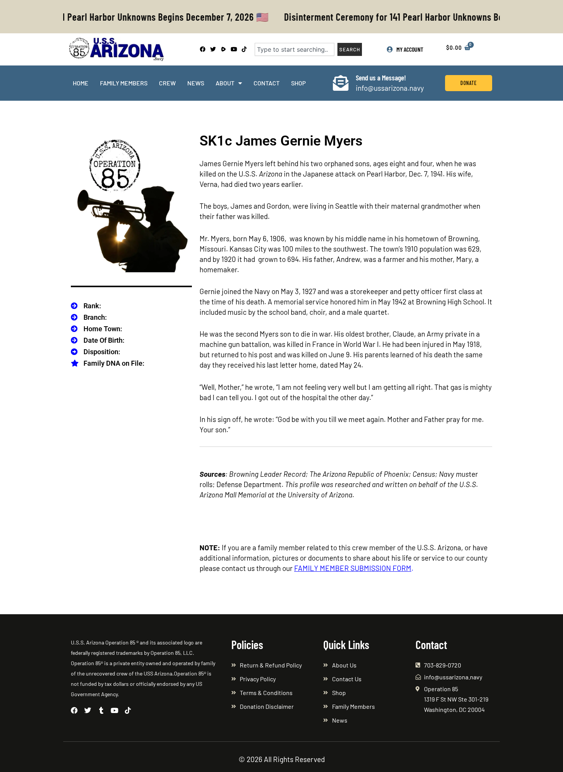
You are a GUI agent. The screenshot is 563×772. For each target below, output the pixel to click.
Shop (298, 83)
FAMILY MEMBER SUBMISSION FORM (352, 568)
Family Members (123, 83)
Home (80, 83)
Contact (267, 83)
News (195, 83)
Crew (167, 83)
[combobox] (294, 49)
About (225, 83)
